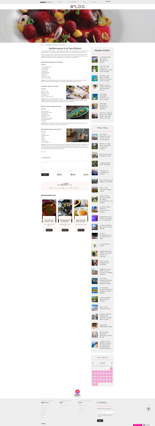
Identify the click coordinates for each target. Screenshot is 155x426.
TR (108, 1)
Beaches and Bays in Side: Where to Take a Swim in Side (106, 78)
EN (109, 1)
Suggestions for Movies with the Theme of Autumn (106, 253)
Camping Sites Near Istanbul (105, 163)
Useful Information (64, 405)
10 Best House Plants (105, 245)
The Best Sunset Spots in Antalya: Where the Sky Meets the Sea (106, 115)
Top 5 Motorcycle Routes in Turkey (106, 181)
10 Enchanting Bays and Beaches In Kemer (105, 59)
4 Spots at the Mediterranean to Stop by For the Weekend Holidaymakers (105, 344)
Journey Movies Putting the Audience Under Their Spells (106, 316)
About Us (43, 415)
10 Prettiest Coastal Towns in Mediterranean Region (106, 290)
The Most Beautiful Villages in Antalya (104, 106)
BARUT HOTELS (137, 425)
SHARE (60, 174)
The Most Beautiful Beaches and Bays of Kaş (104, 96)
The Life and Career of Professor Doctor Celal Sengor (106, 68)
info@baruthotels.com (83, 405)
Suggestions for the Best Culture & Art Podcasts (106, 218)
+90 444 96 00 (81, 408)
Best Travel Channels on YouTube (104, 262)
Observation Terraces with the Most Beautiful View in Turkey (106, 199)
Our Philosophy (44, 408)
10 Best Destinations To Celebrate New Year (106, 235)
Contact (42, 417)
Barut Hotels (43, 405)
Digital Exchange (81, 410)
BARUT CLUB (43, 410)
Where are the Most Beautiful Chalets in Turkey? (105, 146)
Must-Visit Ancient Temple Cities (106, 189)
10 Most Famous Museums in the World (106, 227)
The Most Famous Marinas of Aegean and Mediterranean (106, 280)
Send (45, 174)
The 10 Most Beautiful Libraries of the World (106, 334)
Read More (49, 230)
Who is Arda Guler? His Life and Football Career (105, 87)
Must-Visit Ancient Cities (105, 308)
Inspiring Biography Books (106, 325)
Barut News (43, 412)
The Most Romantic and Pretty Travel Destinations (105, 136)
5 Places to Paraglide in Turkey (104, 172)
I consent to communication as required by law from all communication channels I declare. (105, 415)
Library (61, 408)
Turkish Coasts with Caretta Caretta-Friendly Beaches (106, 271)
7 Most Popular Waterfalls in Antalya (105, 299)
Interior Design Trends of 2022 (105, 155)
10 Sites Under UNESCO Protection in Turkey (105, 209)
